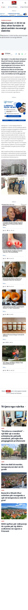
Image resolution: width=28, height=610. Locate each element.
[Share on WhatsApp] (22, 54)
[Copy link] (25, 54)
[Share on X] (19, 54)
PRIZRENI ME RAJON (6, 20)
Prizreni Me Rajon (13, 7)
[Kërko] (25, 2)
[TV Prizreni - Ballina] (14, 3)
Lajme (3, 7)
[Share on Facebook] (16, 54)
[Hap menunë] (2, 2)
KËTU (8, 391)
